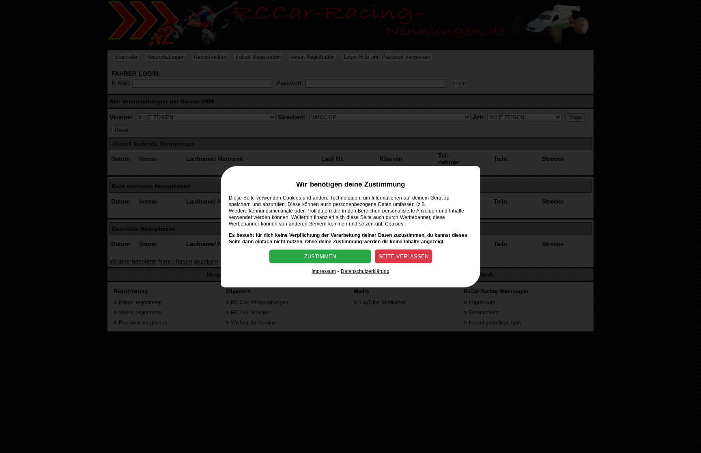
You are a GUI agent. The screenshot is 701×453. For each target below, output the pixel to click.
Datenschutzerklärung (365, 271)
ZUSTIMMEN (320, 256)
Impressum (324, 271)
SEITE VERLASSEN (403, 256)
